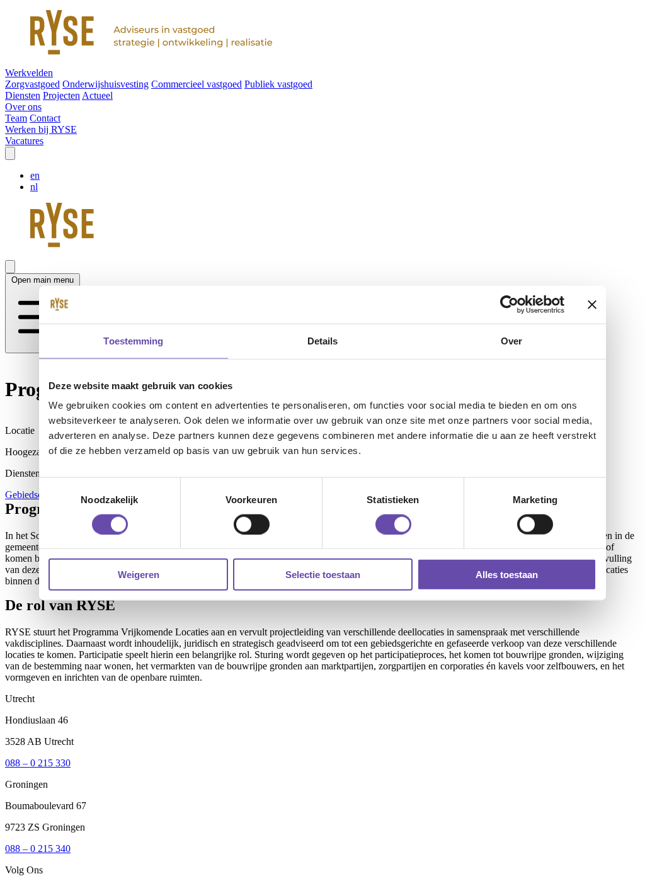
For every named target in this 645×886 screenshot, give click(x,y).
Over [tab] (511, 340)
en (35, 175)
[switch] (252, 524)
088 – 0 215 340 (38, 848)
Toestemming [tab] (133, 340)
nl (34, 186)
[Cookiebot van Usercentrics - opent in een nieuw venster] (509, 304)
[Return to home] (322, 33)
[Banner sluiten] (592, 304)
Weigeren (138, 574)
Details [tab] (322, 340)
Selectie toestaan (322, 574)
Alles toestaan (507, 574)
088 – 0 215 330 (38, 763)
